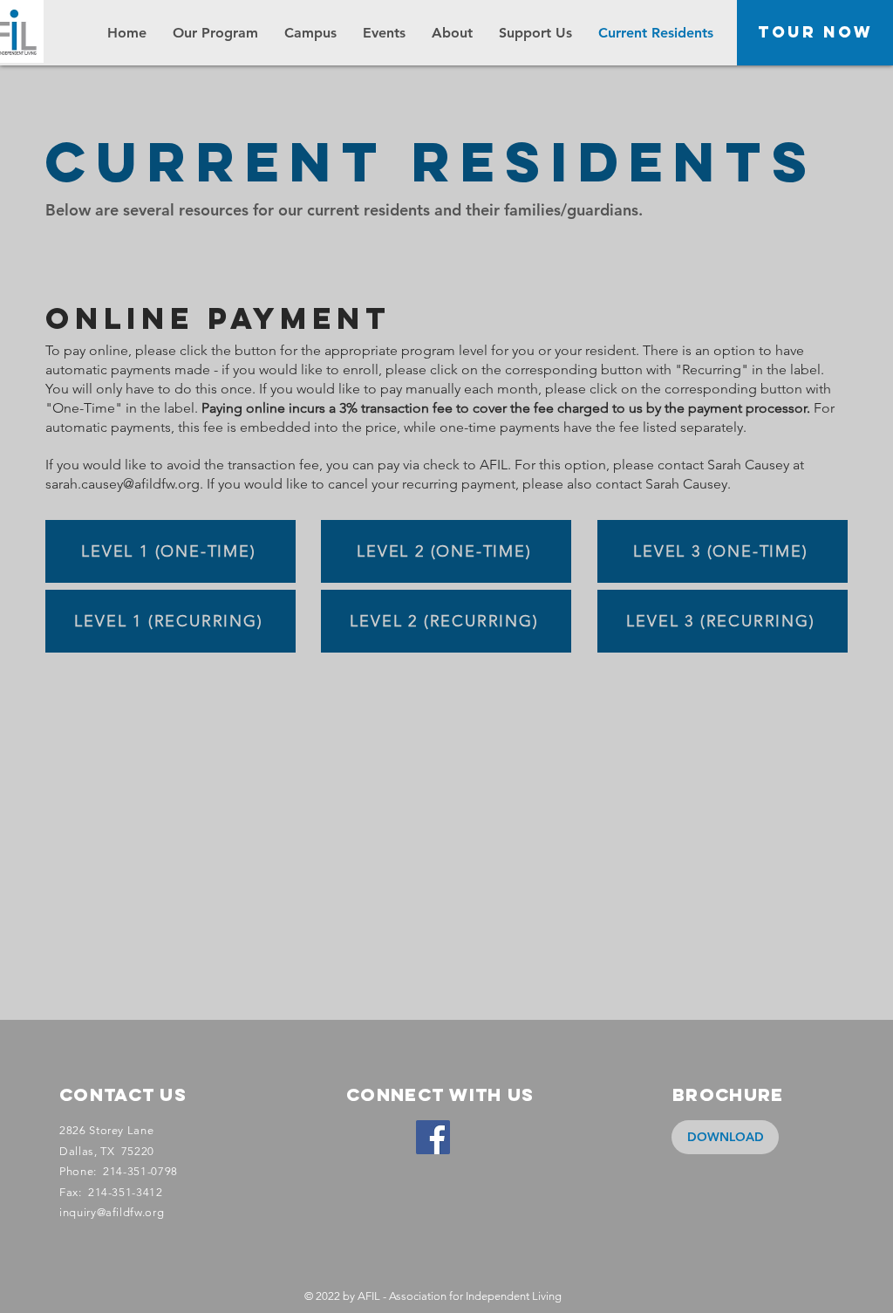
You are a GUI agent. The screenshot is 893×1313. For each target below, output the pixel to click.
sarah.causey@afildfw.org (122, 483)
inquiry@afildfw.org (111, 1212)
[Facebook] (433, 1137)
